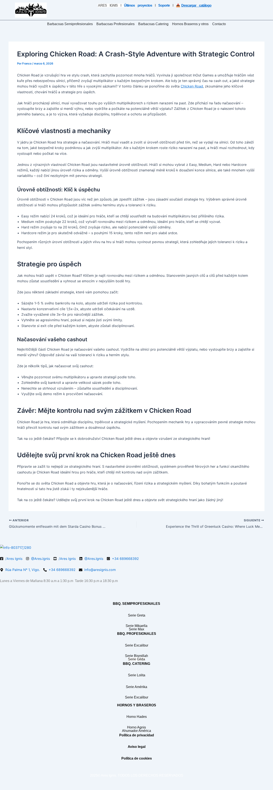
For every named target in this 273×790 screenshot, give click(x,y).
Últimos (138, 5)
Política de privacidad (136, 735)
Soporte (164, 5)
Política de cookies (136, 758)
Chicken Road (192, 86)
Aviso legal (136, 746)
